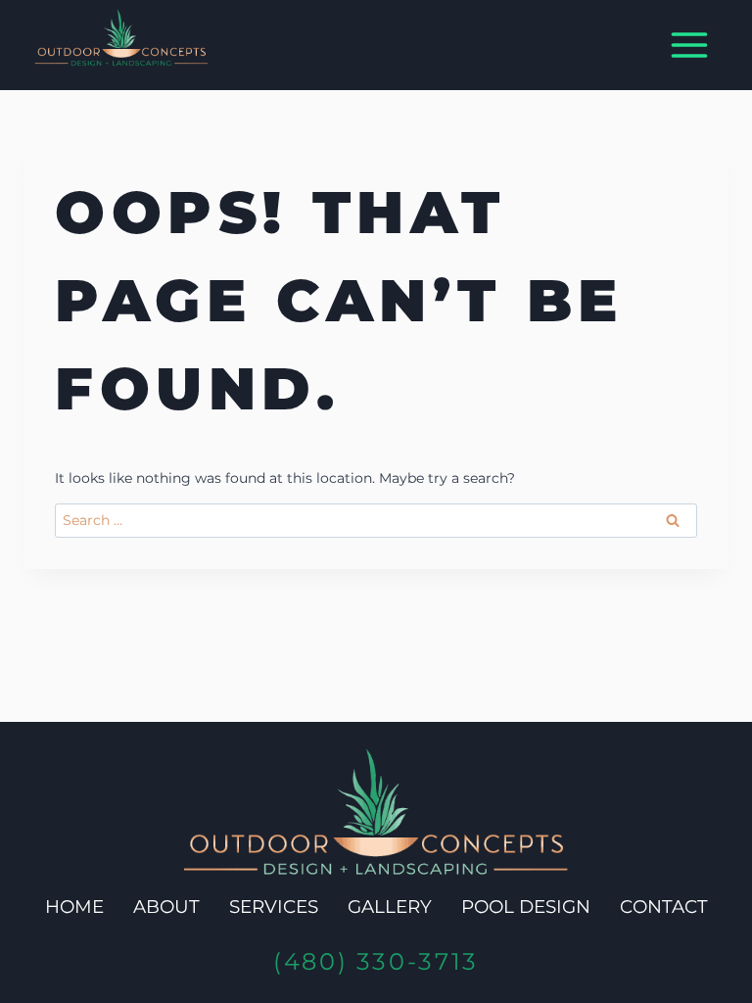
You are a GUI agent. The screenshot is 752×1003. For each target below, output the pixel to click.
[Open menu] (689, 45)
